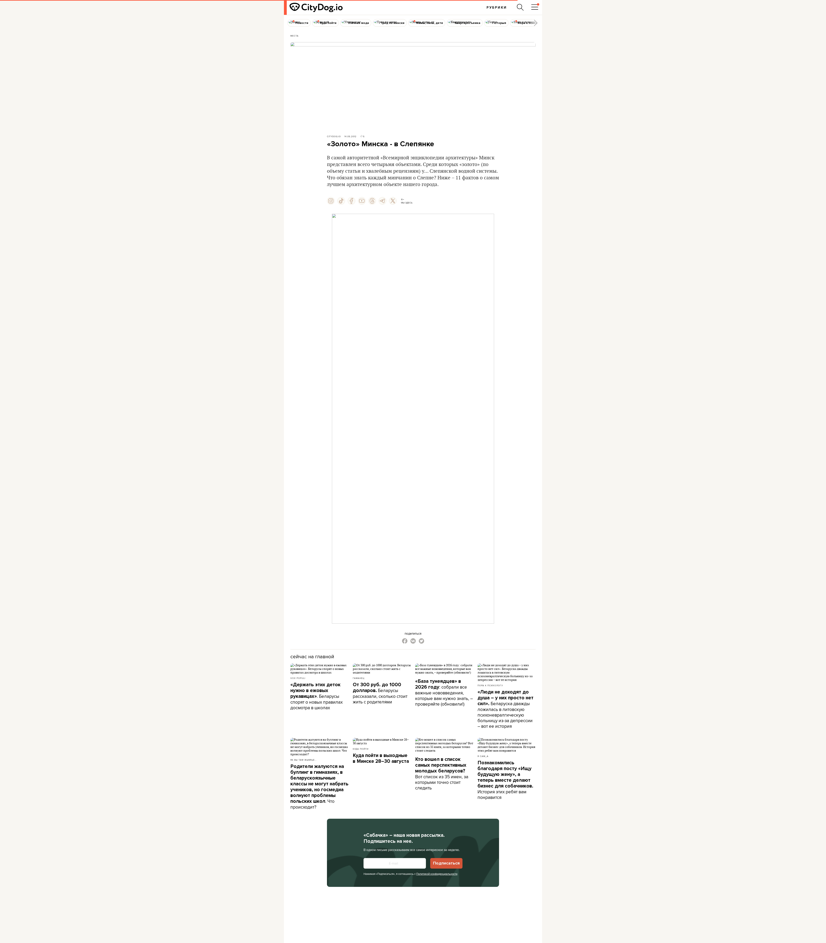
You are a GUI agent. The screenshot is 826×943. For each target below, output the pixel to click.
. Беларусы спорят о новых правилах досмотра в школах (316, 696)
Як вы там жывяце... (303, 759)
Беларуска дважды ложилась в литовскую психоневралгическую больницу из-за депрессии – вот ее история (505, 709)
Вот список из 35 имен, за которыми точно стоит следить (441, 773)
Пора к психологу (490, 685)
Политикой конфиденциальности (436, 874)
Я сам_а (483, 756)
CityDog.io (334, 136)
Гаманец (358, 678)
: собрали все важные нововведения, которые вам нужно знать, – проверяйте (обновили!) (444, 692)
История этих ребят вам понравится (505, 780)
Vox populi (297, 678)
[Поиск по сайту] (520, 7)
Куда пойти (360, 748)
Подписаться (446, 863)
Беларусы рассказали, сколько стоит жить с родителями (380, 693)
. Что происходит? (319, 786)
